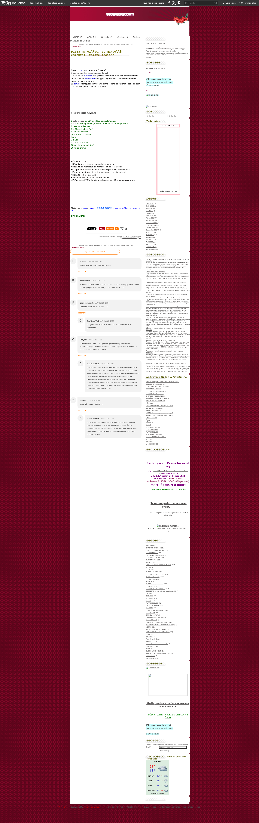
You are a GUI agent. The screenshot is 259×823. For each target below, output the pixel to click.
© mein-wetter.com (157, 793)
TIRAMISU (149, 441)
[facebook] (169, 3)
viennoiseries (150, 656)
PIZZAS (148, 425)
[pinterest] (179, 3)
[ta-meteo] (157, 792)
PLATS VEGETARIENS (154, 434)
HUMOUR (149, 586)
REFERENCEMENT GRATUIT (156, 437)
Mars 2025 (150, 244)
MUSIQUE (77, 37)
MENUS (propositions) (153, 410)
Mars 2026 (150, 215)
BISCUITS (149, 608)
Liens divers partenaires (154, 408)
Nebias (157, 761)
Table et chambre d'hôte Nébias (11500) (160, 624)
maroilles (117, 208)
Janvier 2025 (150, 249)
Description (150, 48)
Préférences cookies (191, 807)
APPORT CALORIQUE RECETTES (158, 653)
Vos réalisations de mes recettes (157, 644)
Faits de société (151, 639)
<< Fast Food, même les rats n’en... (91, 44)
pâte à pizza (78, 121)
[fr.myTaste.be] (152, 106)
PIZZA (122, 236)
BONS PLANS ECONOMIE (155, 610)
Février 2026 (150, 218)
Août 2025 (150, 232)
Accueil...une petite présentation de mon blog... (162, 382)
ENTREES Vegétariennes (133, 236)
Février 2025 (150, 247)
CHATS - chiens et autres (154, 584)
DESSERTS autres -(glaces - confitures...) (160, 591)
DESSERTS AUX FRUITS (155, 394)
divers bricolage (151, 658)
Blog (147, 43)
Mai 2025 (149, 239)
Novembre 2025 (152, 225)
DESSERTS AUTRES (153, 389)
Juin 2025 (149, 237)
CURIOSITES (150, 612)
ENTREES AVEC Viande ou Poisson (158, 565)
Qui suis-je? (106, 37)
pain (147, 593)
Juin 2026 (149, 208)
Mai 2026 (149, 211)
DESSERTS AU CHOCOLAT (155, 589)
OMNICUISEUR (151, 417)
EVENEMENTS (151, 560)
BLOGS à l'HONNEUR (153, 651)
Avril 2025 (149, 242)
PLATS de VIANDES (153, 557)
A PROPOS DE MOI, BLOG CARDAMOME (160, 340)
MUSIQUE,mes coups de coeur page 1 (159, 413)
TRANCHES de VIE (152, 577)
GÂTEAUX (149, 403)
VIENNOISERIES (152, 444)
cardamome (164, 191)
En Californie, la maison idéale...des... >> (118, 44)
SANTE (148, 567)
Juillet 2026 (150, 206)
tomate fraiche (104, 207)
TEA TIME (149, 439)
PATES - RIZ (150, 579)
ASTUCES (149, 596)
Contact (148, 57)
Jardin (148, 648)
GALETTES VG (151, 646)
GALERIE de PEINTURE (154, 617)
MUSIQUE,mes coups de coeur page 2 (159, 415)
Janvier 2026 (150, 220)
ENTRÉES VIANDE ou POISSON (157, 398)
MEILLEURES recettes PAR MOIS (158, 632)
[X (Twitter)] (174, 3)
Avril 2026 (149, 213)
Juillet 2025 (150, 235)
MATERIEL (149, 641)
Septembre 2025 (152, 230)
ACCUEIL (91, 37)
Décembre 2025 (152, 223)
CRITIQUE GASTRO (153, 605)
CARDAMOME (77, 807)
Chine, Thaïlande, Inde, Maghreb (157, 386)
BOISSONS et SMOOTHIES (155, 384)
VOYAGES (149, 598)
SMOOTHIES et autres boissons (157, 622)
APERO (148, 600)
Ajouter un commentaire (95, 252)
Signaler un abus (134, 807)
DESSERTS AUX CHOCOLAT (156, 391)
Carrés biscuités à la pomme (155, 271)
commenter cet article (129, 238)
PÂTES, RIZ (150, 422)
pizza (85, 208)
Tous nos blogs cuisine (153, 3)
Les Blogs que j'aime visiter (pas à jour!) (159, 405)
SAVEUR (149, 581)
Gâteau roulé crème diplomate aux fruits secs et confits (165, 317)
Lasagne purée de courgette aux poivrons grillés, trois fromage (167, 307)
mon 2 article (159, 471)
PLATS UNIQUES (152, 432)
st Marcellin (127, 208)
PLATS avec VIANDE (153, 427)
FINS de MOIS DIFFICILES (155, 401)
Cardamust (122, 37)
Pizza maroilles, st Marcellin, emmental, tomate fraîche (98, 53)
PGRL (148, 634)
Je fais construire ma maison (156, 629)
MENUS (148, 627)
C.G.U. (146, 807)
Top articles (109, 807)
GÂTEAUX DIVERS (152, 548)
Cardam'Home (151, 620)
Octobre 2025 (151, 227)
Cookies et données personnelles (166, 807)
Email (148, 747)
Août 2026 (150, 203)
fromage (91, 208)
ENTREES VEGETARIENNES (156, 396)
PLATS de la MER (152, 429)
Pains (148, 420)
